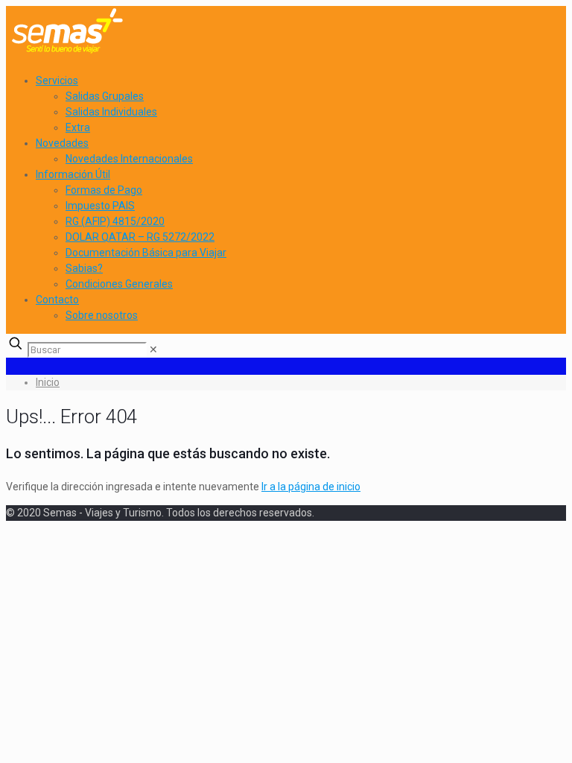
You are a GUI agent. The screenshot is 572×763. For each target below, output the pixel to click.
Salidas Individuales (111, 112)
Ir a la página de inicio (310, 487)
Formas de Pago (104, 190)
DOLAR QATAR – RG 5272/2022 (140, 237)
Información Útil (73, 174)
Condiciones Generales (119, 284)
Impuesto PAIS (100, 206)
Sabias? (84, 268)
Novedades (62, 143)
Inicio (48, 382)
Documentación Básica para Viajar (146, 253)
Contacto (57, 299)
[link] (153, 349)
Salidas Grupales (105, 96)
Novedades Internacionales (129, 159)
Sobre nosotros (102, 315)
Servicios (57, 80)
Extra (78, 127)
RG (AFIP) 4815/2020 (115, 221)
